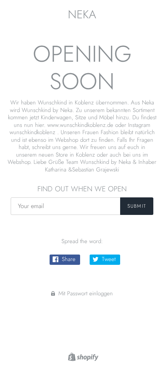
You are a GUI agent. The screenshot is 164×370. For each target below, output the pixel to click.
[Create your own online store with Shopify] (82, 356)
